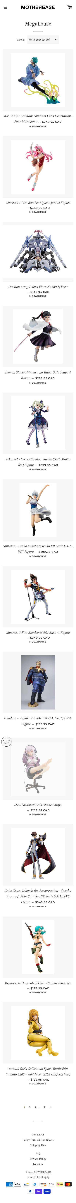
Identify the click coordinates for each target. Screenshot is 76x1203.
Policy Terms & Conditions (38, 1140)
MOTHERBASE (42, 1172)
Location (38, 1164)
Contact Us (38, 1134)
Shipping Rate (38, 1145)
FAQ (38, 1153)
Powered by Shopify (38, 1177)
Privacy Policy (38, 1158)
